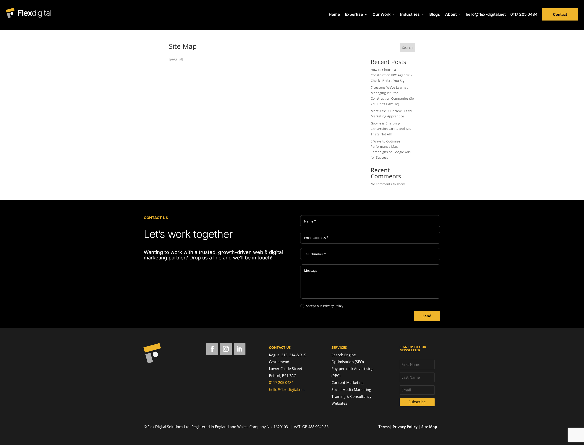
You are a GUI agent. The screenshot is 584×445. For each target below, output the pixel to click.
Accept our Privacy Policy (324, 306)
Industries (410, 15)
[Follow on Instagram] (226, 349)
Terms (384, 426)
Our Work (382, 15)
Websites (339, 403)
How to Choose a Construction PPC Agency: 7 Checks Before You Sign (391, 75)
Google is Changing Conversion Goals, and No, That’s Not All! (391, 128)
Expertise (354, 15)
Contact (560, 14)
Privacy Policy (405, 426)
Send (426, 315)
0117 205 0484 (523, 14)
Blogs (434, 15)
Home (334, 15)
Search (407, 47)
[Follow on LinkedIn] (239, 349)
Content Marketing (347, 382)
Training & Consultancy (351, 396)
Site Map (429, 426)
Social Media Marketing (351, 389)
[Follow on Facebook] (212, 349)
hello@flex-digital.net (486, 14)
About (451, 15)
